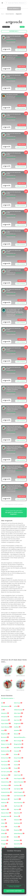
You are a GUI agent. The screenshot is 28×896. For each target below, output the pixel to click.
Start (2, 14)
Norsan (16, 816)
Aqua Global (5, 723)
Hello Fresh (18, 775)
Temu (3, 847)
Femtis (16, 764)
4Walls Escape (19, 709)
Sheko (16, 837)
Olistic (3, 823)
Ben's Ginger (18, 740)
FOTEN (16, 761)
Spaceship (18, 844)
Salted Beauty (19, 833)
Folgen (22, 26)
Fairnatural (5, 764)
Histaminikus (6, 782)
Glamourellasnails (11, 40)
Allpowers (18, 716)
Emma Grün (5, 758)
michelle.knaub (20, 96)
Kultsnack (5, 795)
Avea (3, 730)
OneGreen (17, 823)
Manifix (17, 799)
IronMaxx (17, 785)
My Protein (18, 806)
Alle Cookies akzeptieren (14, 890)
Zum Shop (5, 26)
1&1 (2, 703)
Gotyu (16, 771)
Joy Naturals (5, 789)
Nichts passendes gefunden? (14, 512)
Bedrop (4, 740)
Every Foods (18, 758)
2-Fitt (16, 706)
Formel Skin (5, 768)
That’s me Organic (20, 847)
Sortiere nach (13, 31)
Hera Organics (19, 778)
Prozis (4, 826)
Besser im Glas (6, 744)
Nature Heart (6, 813)
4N (2, 709)
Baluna (17, 734)
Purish (16, 826)
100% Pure (18, 703)
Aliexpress (5, 716)
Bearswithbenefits (20, 737)
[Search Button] (6, 3)
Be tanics (4, 737)
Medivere (4, 802)
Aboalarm (4, 713)
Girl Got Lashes (6, 771)
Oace (3, 819)
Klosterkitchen (6, 792)
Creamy (4, 754)
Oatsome (17, 819)
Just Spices (18, 789)
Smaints (4, 840)
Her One (4, 778)
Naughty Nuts (6, 816)
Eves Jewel (5, 761)
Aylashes (17, 730)
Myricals (17, 809)
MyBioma (4, 809)
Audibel (17, 727)
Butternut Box (6, 751)
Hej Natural (5, 775)
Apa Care (17, 720)
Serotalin (4, 837)
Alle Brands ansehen (7, 698)
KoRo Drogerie (19, 792)
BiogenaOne (18, 744)
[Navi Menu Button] (2, 3)
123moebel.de (6, 706)
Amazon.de (5, 720)
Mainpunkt (5, 799)
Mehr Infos (21, 47)
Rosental (17, 830)
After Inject (18, 713)
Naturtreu (17, 813)
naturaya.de (19, 314)
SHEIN (3, 833)
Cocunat (17, 751)
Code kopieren (20, 49)
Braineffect (18, 747)
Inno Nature (5, 785)
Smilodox (17, 840)
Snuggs (4, 844)
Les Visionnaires (19, 795)
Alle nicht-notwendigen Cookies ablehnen (14, 886)
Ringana (4, 830)
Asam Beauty (6, 727)
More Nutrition (19, 802)
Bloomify (4, 747)
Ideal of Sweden (19, 782)
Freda (16, 768)
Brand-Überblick (13, 8)
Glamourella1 (19, 272)
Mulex (3, 806)
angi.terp (18, 57)
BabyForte (5, 734)
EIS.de (16, 754)
